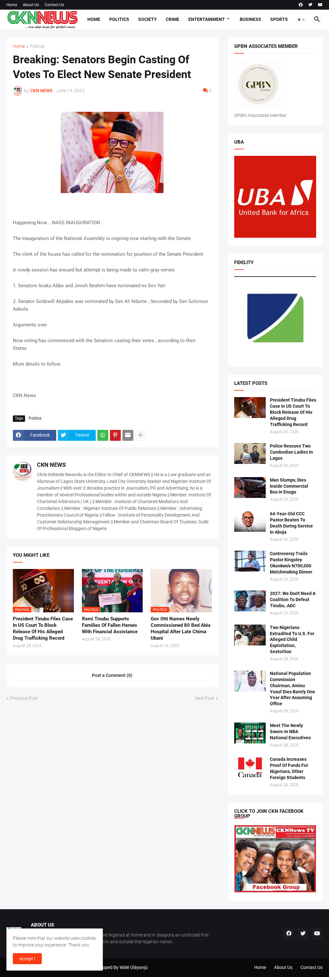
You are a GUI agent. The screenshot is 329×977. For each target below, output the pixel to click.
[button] (301, 19)
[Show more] (140, 435)
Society (147, 19)
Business (250, 19)
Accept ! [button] (27, 958)
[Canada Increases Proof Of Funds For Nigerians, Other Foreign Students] (250, 766)
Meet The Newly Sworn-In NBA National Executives (290, 731)
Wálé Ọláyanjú (134, 967)
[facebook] (301, 5)
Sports (279, 19)
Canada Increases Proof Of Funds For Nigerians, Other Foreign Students (289, 768)
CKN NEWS (51, 464)
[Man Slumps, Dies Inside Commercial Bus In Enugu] (250, 487)
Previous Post (24, 698)
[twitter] (310, 5)
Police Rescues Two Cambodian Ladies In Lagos (291, 452)
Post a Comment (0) (112, 675)
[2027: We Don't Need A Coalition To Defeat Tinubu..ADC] (250, 601)
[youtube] (320, 5)
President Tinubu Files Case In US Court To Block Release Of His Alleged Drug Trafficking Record (43, 628)
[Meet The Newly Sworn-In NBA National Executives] (250, 733)
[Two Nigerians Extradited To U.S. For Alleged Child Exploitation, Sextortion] (250, 635)
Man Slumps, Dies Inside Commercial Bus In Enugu (289, 486)
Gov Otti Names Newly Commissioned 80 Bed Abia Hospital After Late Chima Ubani (180, 628)
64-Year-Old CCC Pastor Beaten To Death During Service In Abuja (291, 523)
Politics (119, 19)
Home (11, 5)
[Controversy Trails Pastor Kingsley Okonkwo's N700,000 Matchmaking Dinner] (250, 561)
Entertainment (206, 19)
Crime (172, 19)
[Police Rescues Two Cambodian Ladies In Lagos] (250, 453)
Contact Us (54, 5)
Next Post (204, 698)
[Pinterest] (115, 435)
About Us (31, 5)
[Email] (127, 435)
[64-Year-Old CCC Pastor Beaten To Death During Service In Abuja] (250, 521)
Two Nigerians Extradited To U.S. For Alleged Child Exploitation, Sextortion (292, 639)
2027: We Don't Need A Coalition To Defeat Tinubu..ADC (293, 599)
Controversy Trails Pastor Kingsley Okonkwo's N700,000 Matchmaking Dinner (291, 562)
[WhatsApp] (102, 435)
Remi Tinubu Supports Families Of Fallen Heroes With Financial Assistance (110, 625)
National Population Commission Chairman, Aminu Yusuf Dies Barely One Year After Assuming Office (292, 688)
